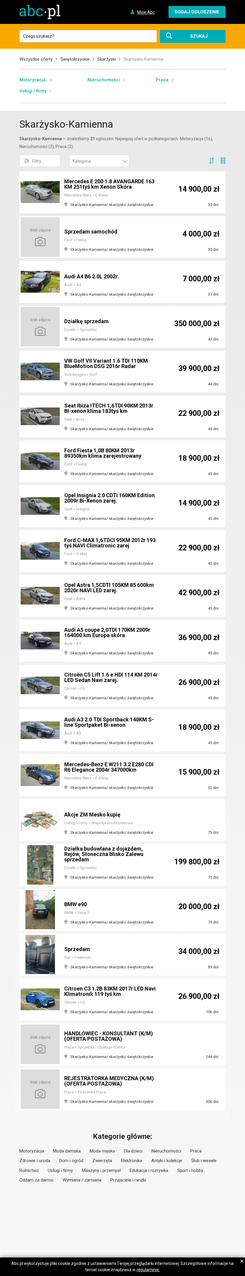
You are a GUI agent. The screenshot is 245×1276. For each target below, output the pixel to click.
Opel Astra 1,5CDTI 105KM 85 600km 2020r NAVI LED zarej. (109, 587)
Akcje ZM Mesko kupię (92, 814)
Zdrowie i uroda (34, 1160)
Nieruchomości (104, 80)
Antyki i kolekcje (166, 1160)
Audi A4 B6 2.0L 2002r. (91, 276)
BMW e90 (75, 904)
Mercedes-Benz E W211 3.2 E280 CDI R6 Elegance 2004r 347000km (109, 767)
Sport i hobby (190, 1170)
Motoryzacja (32, 80)
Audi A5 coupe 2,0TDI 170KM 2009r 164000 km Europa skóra (107, 632)
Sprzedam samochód (90, 231)
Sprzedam (77, 949)
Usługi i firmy (32, 91)
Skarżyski (106, 59)
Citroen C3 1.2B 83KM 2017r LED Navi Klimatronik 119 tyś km (110, 991)
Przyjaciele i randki (128, 1180)
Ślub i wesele (204, 1160)
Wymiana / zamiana (81, 1180)
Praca (162, 80)
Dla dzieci (133, 1151)
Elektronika (131, 1160)
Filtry (36, 161)
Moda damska (67, 1151)
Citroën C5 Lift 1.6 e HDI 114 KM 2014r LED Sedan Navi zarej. (111, 677)
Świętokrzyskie (75, 59)
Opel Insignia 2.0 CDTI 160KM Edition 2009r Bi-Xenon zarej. (109, 498)
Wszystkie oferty (36, 59)
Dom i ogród (71, 1160)
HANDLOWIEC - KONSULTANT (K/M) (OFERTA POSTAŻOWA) (108, 1036)
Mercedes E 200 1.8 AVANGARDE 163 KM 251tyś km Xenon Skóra (109, 184)
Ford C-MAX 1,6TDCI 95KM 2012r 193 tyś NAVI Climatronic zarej (110, 543)
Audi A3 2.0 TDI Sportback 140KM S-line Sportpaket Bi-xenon (109, 722)
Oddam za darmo (36, 1180)
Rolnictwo (29, 1170)
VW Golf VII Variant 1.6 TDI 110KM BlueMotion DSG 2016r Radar (106, 363)
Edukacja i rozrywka (149, 1170)
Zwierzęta (102, 1160)
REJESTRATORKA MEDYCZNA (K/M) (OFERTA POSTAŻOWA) (109, 1081)
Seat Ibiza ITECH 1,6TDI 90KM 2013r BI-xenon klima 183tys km (108, 408)
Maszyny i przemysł (101, 1170)
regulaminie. (148, 1269)
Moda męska (102, 1151)
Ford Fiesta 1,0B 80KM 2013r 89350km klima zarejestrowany (102, 453)
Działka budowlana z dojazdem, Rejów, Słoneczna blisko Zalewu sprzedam (103, 854)
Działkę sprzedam (86, 321)
